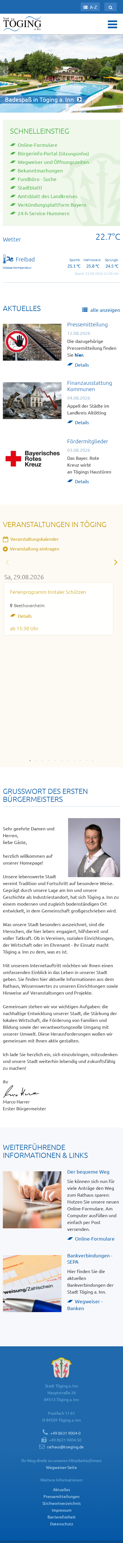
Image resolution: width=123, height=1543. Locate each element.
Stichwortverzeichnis (61, 1503)
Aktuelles (61, 1489)
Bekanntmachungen (40, 170)
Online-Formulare (37, 145)
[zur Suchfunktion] (110, 7)
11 (93, 759)
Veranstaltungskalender (34, 539)
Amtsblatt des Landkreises (48, 196)
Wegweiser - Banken (85, 1304)
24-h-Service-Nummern (44, 213)
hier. (79, 355)
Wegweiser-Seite (61, 1467)
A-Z (93, 7)
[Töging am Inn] (23, 23)
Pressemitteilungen (61, 1496)
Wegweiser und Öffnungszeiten (53, 162)
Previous (7, 562)
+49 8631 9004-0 (65, 1433)
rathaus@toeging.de (65, 1446)
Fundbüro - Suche (37, 179)
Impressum (62, 1509)
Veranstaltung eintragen (34, 548)
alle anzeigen (104, 310)
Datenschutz (61, 1523)
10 (87, 759)
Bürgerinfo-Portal (37, 153)
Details (82, 364)
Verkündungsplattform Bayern (52, 205)
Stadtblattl (30, 187)
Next (116, 562)
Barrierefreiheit (61, 1516)
